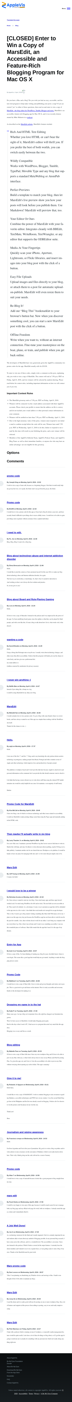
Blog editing (13, 1045)
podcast (29, 117)
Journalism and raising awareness (25, 1132)
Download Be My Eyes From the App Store (14, 1371)
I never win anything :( (19, 680)
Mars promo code (16, 1266)
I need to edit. (14, 532)
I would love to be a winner (21, 890)
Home (8, 25)
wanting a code (15, 639)
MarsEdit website (27, 124)
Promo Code (13, 974)
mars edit (12, 1195)
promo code (13, 476)
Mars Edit (12, 867)
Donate (9, 1363)
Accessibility (23, 1393)
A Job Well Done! (16, 1225)
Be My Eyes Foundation (15, 1361)
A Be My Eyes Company (49, 1393)
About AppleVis (12, 1358)
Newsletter (10, 1376)
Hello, (10, 740)
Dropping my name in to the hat (24, 1004)
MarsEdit (11, 706)
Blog (16, 25)
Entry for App (14, 944)
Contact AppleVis (12, 1383)
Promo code (13, 502)
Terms (31, 1393)
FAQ (8, 1379)
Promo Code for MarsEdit (20, 804)
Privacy (36, 1393)
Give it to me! (14, 1078)
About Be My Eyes (13, 1366)
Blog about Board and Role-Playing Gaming (30, 599)
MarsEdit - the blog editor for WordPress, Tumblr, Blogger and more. (30, 110)
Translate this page (13, 20)
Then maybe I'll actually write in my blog (28, 834)
